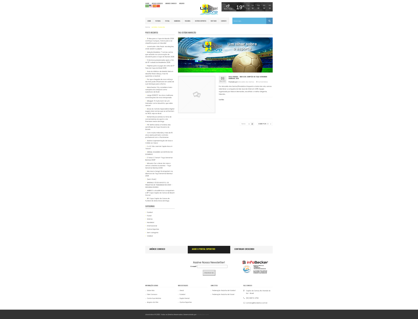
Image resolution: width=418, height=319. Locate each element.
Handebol (177, 21)
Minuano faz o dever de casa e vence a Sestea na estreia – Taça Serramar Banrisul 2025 (158, 165)
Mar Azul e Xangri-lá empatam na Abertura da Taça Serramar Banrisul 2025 (159, 173)
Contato (223, 21)
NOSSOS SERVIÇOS (157, 3)
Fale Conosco (152, 294)
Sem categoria (152, 232)
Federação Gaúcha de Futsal (223, 294)
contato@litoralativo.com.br (256, 303)
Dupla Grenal (184, 298)
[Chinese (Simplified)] (158, 6)
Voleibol (187, 21)
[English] (151, 6)
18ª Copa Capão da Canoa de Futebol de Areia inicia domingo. (157, 199)
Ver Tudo (214, 21)
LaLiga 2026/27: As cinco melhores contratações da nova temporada (159, 96)
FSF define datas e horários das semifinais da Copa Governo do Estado (158, 127)
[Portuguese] (147, 6)
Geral (182, 290)
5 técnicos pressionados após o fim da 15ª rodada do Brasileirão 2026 (159, 61)
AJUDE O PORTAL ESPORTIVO (203, 249)
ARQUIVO (181, 3)
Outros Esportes (200, 21)
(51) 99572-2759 (252, 298)
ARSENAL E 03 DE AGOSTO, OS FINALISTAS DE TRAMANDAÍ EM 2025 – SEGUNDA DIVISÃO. (158, 184)
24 (268, 124)
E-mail (194, 266)
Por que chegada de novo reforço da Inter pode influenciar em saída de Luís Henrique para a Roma (159, 81)
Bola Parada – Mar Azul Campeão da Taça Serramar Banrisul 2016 (248, 77)
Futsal (167, 21)
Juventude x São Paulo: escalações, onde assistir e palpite (159, 47)
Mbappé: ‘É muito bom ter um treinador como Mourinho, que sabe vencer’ (159, 103)
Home (149, 21)
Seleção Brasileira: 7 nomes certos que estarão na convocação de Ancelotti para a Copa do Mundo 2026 (159, 54)
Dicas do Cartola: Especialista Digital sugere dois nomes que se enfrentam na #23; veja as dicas (159, 111)
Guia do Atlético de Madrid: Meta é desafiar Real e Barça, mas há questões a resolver (159, 73)
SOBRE (147, 3)
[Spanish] (154, 6)
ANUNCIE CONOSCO (171, 3)
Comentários (263, 82)
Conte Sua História (154, 298)
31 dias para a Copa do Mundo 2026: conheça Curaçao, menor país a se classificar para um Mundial (159, 40)
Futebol (158, 21)
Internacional (152, 226)
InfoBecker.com (203, 314)
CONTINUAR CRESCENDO (244, 249)
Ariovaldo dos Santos (246, 82)
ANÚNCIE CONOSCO (157, 249)
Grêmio (150, 219)
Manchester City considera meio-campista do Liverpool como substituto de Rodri (159, 89)
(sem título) (151, 179)
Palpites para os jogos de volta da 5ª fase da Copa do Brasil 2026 (159, 67)
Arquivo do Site (152, 302)
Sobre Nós (150, 290)
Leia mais (221, 99)
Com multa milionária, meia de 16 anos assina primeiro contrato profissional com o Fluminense (159, 135)
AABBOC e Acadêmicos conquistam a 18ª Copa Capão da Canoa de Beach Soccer (160, 192)
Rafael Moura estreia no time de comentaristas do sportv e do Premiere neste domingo (158, 119)
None (243, 124)
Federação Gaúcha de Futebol (223, 290)
